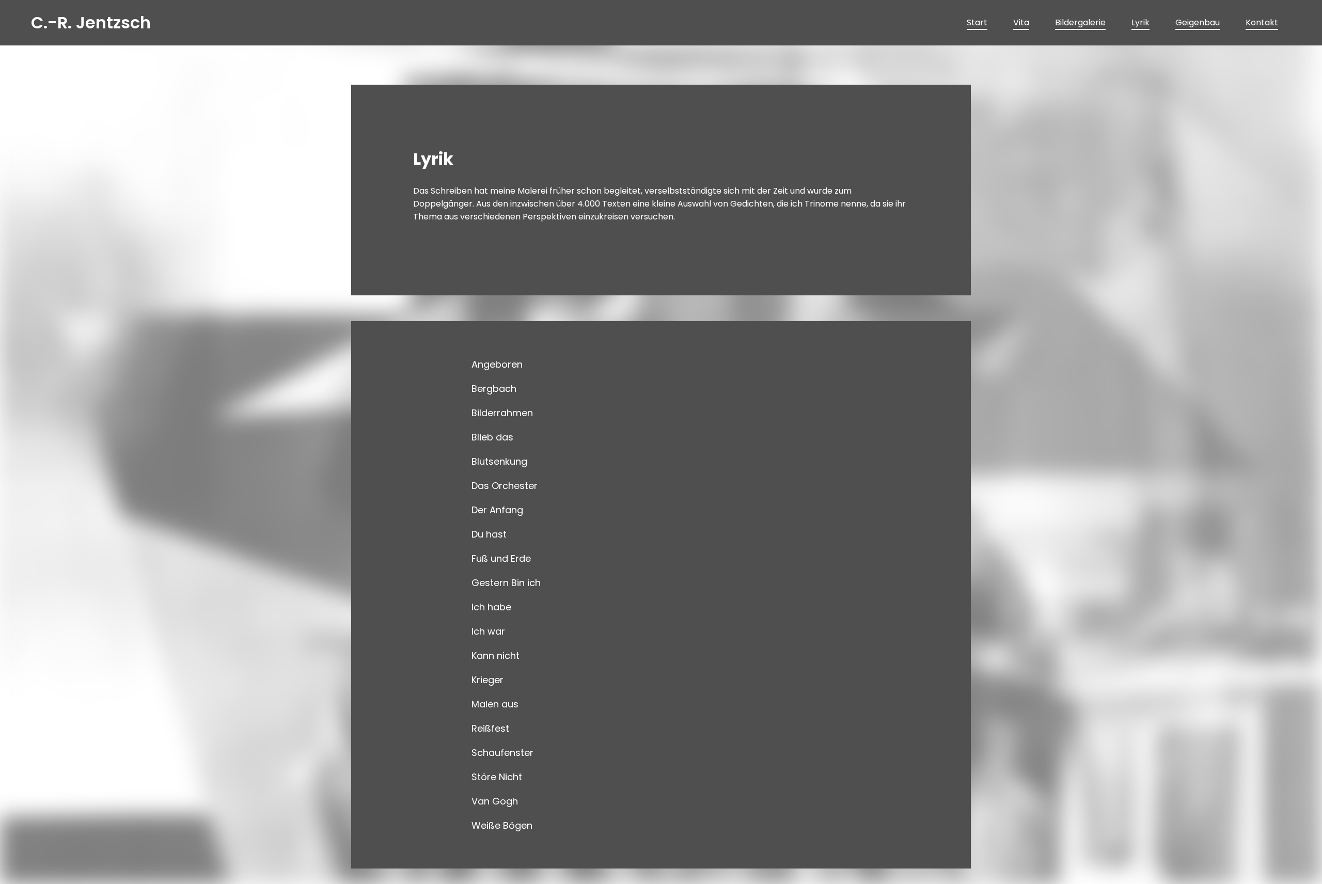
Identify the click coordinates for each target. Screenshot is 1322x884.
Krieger (487, 679)
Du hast (489, 534)
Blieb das (492, 437)
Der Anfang (497, 509)
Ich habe (491, 607)
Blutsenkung (499, 461)
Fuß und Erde (501, 558)
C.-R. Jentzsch (91, 22)
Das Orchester (504, 485)
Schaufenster (502, 752)
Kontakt (1262, 22)
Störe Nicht (496, 776)
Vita (1021, 22)
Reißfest (490, 728)
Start (977, 22)
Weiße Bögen (501, 825)
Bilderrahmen (502, 412)
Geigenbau (1197, 22)
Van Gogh (494, 801)
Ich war (488, 631)
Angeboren (497, 364)
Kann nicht (495, 655)
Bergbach (493, 388)
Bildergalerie (1080, 22)
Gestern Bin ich (506, 582)
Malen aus (494, 704)
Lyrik (1140, 22)
